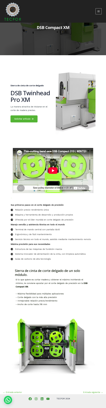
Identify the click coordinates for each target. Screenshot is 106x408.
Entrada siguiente (93, 392)
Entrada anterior (12, 392)
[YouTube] (48, 398)
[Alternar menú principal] (99, 11)
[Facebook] (30, 398)
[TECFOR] (12, 11)
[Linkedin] (42, 398)
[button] (8, 400)
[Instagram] (36, 398)
